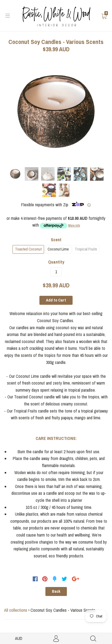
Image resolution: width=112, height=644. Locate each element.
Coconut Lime (58, 249)
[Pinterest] (45, 579)
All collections (15, 610)
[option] (56, 111)
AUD (18, 638)
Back (56, 591)
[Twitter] (64, 579)
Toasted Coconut (28, 249)
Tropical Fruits (86, 249)
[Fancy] (55, 579)
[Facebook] (35, 579)
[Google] (75, 579)
